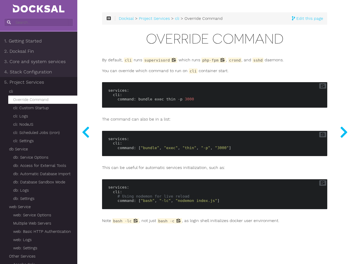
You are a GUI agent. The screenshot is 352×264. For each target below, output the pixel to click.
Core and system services (35, 61)
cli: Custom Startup (31, 108)
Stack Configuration (28, 71)
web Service (20, 207)
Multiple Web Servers (32, 223)
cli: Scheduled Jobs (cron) (36, 132)
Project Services (24, 82)
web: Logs (22, 239)
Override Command (30, 99)
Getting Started (23, 41)
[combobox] (38, 22)
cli (11, 91)
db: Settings (24, 198)
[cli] (85, 132)
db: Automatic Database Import (42, 174)
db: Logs (21, 190)
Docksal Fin (19, 51)
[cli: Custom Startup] (344, 132)
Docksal (126, 18)
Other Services (22, 256)
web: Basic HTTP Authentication (42, 231)
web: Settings (25, 248)
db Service (18, 149)
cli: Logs (20, 116)
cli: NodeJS (23, 124)
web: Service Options (32, 215)
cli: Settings (23, 141)
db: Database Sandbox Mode (39, 182)
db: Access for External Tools (39, 165)
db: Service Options (30, 157)
